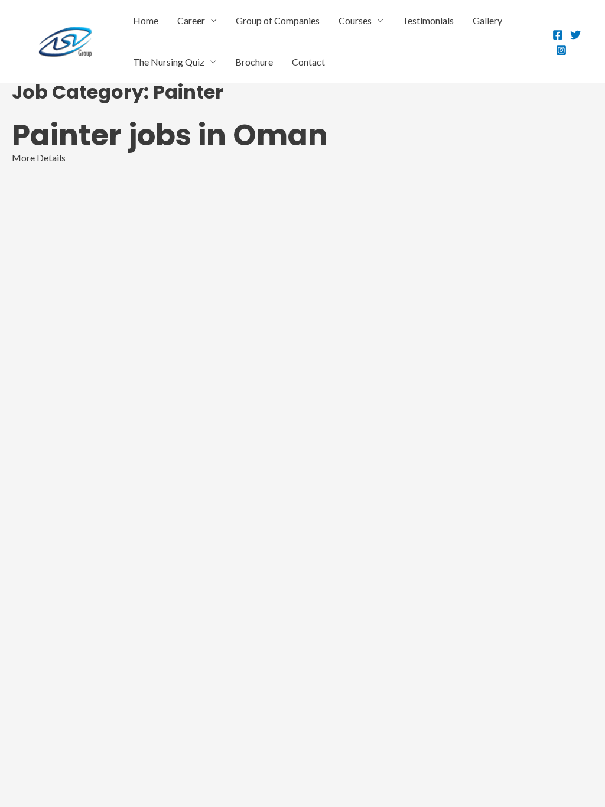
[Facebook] (557, 35)
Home (145, 20)
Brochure (254, 61)
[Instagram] (561, 50)
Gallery (487, 20)
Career (191, 20)
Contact (308, 61)
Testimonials (428, 20)
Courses (355, 20)
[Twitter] (575, 35)
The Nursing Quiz (168, 61)
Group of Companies (278, 20)
